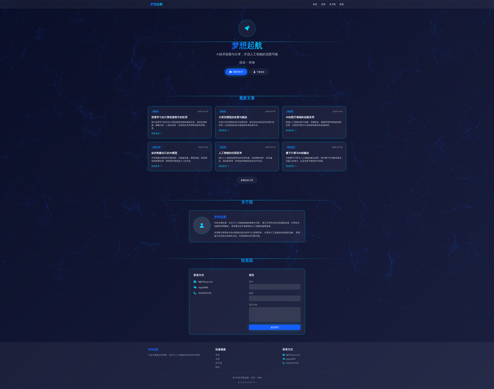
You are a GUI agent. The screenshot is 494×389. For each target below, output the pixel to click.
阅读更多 (155, 133)
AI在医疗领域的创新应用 (300, 117)
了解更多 (260, 72)
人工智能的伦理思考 (230, 152)
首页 (315, 4)
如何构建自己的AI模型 (164, 152)
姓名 (251, 281)
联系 (342, 4)
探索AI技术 (238, 71)
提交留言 (275, 327)
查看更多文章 (247, 180)
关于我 (332, 4)
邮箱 (251, 293)
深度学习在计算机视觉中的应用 (169, 117)
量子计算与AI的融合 (297, 152)
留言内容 (253, 304)
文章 (323, 4)
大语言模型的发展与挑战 (233, 117)
